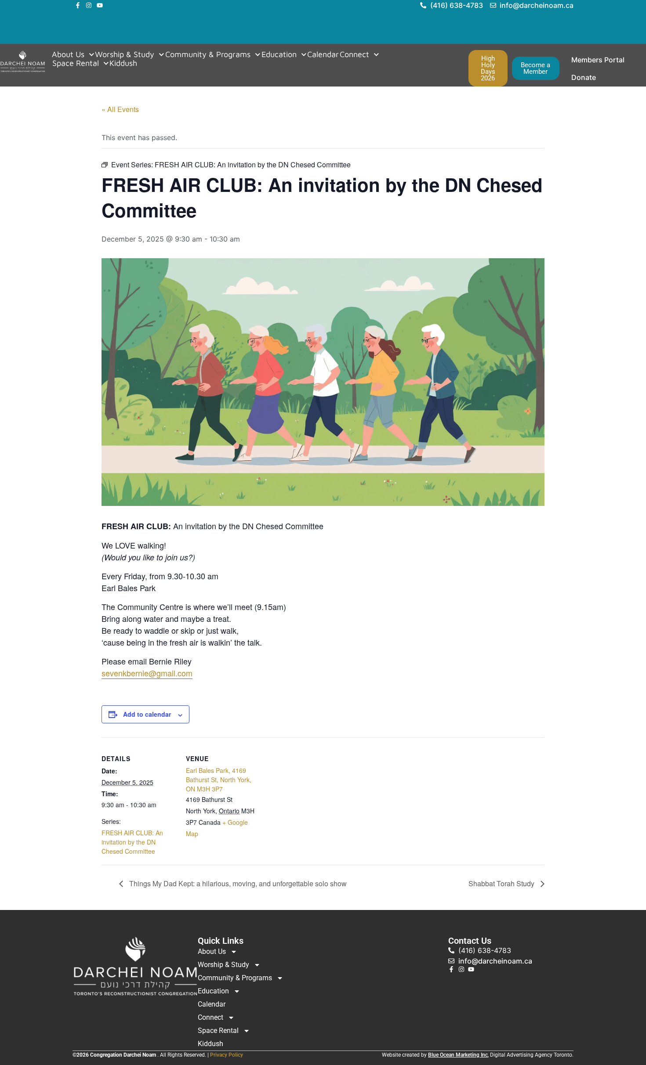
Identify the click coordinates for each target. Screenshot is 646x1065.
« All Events (120, 109)
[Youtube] (99, 5)
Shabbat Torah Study (502, 883)
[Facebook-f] (78, 5)
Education (279, 54)
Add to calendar (147, 714)
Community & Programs (207, 54)
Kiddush (123, 63)
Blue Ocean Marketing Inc (458, 1055)
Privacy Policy (226, 1055)
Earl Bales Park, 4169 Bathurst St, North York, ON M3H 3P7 (218, 779)
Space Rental (75, 63)
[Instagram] (88, 5)
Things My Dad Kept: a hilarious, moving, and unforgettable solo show (237, 883)
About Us (68, 54)
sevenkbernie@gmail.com (147, 673)
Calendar (323, 54)
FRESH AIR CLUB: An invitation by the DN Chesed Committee (132, 842)
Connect (354, 54)
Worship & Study (124, 54)
